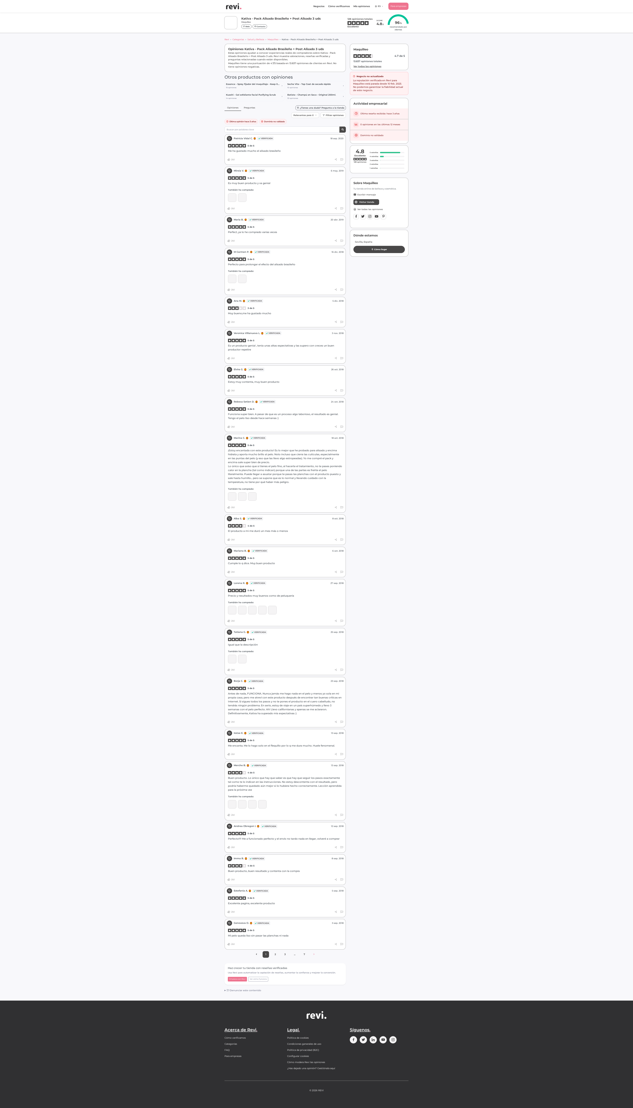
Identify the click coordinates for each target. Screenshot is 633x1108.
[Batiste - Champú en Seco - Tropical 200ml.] (242, 496)
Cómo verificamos (339, 6)
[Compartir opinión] (336, 159)
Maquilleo (273, 39)
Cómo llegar (380, 249)
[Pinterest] (383, 216)
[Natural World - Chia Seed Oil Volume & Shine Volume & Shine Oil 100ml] (252, 610)
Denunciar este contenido (245, 990)
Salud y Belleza (255, 39)
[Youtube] (376, 216)
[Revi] (234, 6)
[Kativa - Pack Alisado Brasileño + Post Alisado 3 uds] (232, 197)
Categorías (238, 39)
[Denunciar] (342, 159)
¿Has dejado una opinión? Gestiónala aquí (311, 1068)
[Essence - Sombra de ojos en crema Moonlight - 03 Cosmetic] (252, 804)
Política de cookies (298, 1037)
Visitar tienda (366, 202)
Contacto (260, 26)
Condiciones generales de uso (304, 1043)
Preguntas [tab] (249, 107)
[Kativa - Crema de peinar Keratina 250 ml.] (232, 496)
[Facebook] (356, 216)
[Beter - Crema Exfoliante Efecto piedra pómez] (242, 804)
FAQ (227, 1050)
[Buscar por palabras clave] (342, 130)
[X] (363, 216)
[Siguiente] (314, 954)
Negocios (318, 6)
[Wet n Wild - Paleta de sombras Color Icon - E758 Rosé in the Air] (262, 804)
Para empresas (398, 6)
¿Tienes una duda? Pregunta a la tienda (322, 108)
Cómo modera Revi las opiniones (306, 1062)
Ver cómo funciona (258, 979)
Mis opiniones (361, 6)
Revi (227, 39)
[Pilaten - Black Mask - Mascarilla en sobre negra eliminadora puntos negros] (242, 197)
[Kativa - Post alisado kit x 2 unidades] (232, 279)
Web (247, 26)
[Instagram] (369, 216)
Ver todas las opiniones (367, 66)
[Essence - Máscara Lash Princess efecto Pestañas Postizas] (232, 659)
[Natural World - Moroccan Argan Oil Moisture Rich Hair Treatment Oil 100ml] (232, 610)
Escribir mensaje (366, 194)
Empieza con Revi (237, 979)
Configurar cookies (298, 1056)
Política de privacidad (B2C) (303, 1050)
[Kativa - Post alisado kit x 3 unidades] (272, 610)
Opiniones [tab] (233, 107)
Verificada (267, 138)
